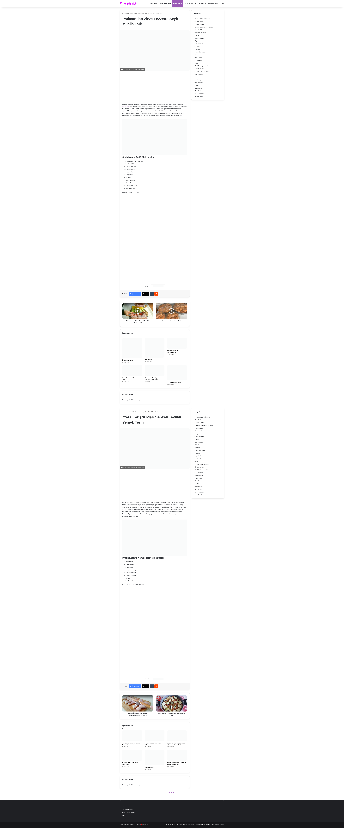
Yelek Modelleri (199, 3)
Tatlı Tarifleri (153, 3)
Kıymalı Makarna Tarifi (174, 382)
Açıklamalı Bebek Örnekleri (202, 18)
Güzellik (197, 46)
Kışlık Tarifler (189, 3)
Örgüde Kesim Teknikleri (202, 71)
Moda (196, 63)
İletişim (124, 815)
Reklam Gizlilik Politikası (129, 812)
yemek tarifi (125, 106)
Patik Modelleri (199, 77)
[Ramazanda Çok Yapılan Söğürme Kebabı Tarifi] (154, 370)
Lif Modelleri (198, 60)
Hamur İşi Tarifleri (165, 3)
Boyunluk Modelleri (200, 32)
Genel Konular (199, 43)
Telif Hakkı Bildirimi (127, 809)
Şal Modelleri (198, 88)
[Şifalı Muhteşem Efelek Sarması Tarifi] (132, 370)
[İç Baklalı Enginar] (132, 348)
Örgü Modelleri (212, 3)
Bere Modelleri (199, 30)
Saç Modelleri (199, 82)
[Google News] (158, 286)
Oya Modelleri (199, 74)
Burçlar (197, 35)
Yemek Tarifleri (177, 3)
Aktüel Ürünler (199, 21)
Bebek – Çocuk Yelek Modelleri (204, 27)
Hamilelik (197, 49)
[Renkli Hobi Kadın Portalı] (129, 3)
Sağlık (197, 85)
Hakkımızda (125, 806)
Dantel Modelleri (199, 38)
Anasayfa (126, 13)
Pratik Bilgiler (198, 79)
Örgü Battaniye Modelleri (202, 66)
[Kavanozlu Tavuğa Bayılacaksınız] (177, 343)
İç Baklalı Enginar (127, 360)
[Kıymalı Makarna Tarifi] (177, 372)
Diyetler (197, 41)
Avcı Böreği (148, 359)
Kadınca (197, 55)
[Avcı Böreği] (154, 348)
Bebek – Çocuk (199, 24)
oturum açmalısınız (139, 400)
